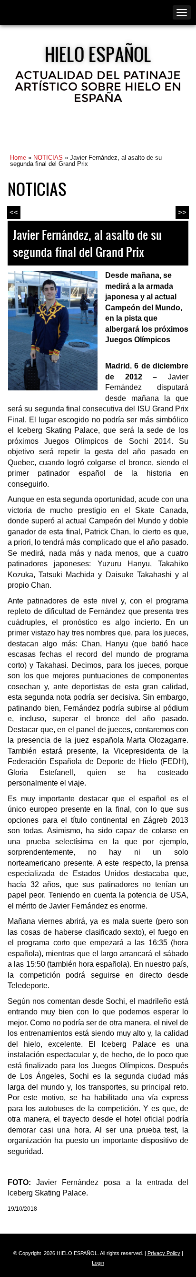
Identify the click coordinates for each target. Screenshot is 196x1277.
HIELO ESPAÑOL (98, 53)
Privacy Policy (163, 1253)
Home (18, 157)
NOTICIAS (48, 157)
